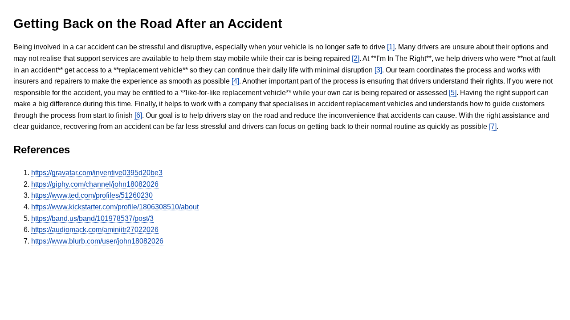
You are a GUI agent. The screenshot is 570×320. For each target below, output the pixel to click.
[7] (493, 126)
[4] (235, 81)
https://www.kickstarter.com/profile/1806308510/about (115, 207)
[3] (378, 70)
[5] (452, 92)
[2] (355, 58)
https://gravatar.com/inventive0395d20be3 (97, 172)
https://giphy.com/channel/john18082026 (95, 184)
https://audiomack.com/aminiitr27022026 (95, 229)
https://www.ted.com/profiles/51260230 (92, 195)
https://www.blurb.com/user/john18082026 (97, 241)
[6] (138, 115)
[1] (391, 47)
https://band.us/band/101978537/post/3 (92, 218)
